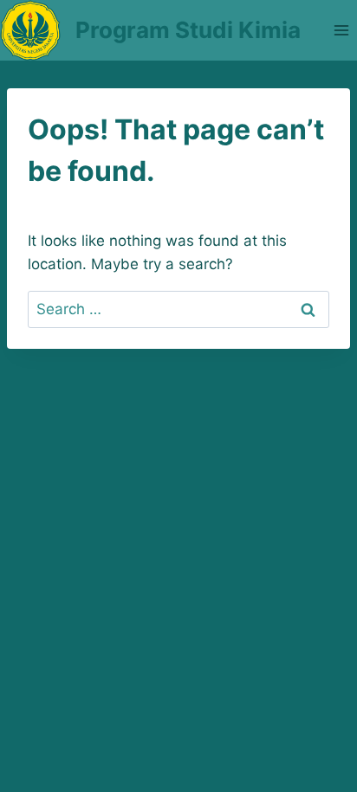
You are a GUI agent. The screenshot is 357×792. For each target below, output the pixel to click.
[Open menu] (341, 29)
